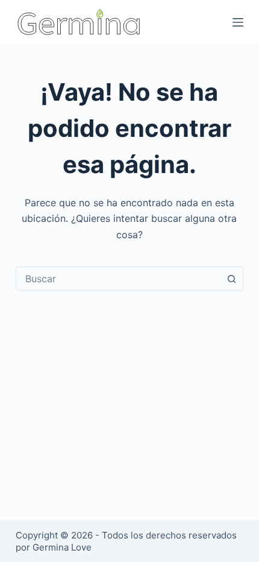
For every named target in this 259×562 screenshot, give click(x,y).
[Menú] (237, 22)
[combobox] (118, 279)
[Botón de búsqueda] (231, 278)
